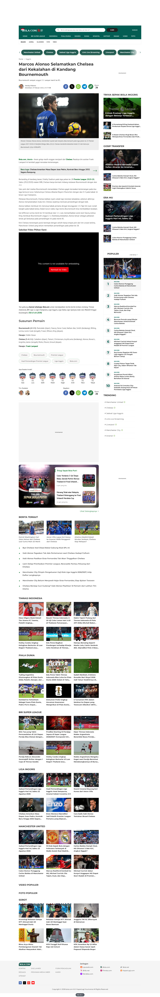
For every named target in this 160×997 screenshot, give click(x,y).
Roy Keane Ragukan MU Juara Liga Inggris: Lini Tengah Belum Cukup (125, 354)
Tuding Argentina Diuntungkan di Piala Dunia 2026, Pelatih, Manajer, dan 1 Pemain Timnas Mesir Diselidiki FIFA (31, 677)
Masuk (135, 30)
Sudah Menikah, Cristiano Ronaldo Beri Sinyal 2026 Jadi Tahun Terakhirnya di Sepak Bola (85, 677)
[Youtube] (33, 982)
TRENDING (110, 395)
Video (125, 36)
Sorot (23, 900)
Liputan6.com (88, 967)
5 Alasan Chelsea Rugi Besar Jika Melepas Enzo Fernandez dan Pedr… (126, 136)
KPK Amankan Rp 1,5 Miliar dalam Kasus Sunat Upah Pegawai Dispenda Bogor (85, 946)
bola (32, 30)
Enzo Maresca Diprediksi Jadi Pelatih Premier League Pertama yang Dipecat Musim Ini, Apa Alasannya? (58, 816)
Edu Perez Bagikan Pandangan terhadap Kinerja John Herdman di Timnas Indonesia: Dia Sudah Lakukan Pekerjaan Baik (58, 645)
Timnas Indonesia (30, 598)
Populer (113, 253)
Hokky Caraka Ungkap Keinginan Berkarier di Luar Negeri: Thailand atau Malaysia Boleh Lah (31, 645)
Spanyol (96, 36)
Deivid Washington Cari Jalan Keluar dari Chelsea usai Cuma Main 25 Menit (29, 539)
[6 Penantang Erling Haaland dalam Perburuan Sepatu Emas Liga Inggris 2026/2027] (107, 125)
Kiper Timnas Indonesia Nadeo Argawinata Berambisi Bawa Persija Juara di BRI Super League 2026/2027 (85, 734)
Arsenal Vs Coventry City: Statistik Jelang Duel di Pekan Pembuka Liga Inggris (125, 387)
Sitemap (22, 976)
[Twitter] (24, 982)
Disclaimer (36, 968)
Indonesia (53, 36)
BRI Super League (38, 36)
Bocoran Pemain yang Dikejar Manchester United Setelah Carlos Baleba (125, 321)
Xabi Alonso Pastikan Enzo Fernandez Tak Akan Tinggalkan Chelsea (54, 558)
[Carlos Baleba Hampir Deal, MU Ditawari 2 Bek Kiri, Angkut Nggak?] (107, 177)
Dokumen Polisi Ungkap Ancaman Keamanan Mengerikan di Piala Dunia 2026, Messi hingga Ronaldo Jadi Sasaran (58, 702)
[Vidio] (28, 982)
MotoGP (107, 36)
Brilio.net (86, 970)
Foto (133, 36)
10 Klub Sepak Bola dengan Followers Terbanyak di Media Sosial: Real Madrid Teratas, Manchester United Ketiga (58, 848)
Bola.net (126, 967)
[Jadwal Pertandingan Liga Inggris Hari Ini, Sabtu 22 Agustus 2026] (122, 211)
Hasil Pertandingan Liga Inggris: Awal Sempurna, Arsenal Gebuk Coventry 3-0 (58, 791)
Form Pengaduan (63, 968)
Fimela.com (107, 970)
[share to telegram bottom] (84, 392)
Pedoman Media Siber (40, 972)
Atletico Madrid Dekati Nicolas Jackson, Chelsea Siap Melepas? (85, 539)
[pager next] (140, 52)
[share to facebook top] (65, 86)
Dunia (86, 36)
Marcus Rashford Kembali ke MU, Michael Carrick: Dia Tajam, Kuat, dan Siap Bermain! (58, 873)
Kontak (22, 968)
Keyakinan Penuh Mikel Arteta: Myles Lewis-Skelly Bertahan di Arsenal (124, 376)
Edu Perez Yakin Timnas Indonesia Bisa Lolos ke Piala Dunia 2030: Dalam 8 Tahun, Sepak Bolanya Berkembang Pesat (58, 677)
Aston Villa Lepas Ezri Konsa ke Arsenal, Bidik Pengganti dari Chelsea (58, 539)
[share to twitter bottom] (72, 392)
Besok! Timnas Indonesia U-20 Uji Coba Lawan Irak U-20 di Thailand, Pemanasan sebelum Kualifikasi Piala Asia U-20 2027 (58, 620)
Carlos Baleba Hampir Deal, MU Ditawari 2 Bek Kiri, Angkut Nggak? (85, 848)
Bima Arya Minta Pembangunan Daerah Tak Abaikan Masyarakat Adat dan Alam (30, 946)
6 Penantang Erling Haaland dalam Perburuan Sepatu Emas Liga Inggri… (126, 125)
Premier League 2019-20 (84, 179)
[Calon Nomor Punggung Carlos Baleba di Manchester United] (107, 238)
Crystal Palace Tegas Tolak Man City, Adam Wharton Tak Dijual (125, 365)
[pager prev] (20, 52)
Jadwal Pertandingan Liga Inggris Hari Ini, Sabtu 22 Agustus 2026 (30, 791)
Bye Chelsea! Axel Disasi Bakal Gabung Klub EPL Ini (46, 548)
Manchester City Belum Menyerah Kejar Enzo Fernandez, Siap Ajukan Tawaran (58, 580)
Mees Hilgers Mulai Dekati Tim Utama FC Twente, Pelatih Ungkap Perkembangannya (30, 620)
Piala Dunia (66, 36)
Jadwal (31, 42)
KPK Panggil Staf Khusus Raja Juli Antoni (57, 945)
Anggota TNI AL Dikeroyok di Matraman (85, 920)
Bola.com (22, 159)
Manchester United (32, 826)
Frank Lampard (32, 346)
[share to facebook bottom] (65, 392)
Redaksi (22, 972)
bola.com (69, 989)
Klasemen (40, 42)
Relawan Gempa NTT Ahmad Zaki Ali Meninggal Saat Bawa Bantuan (58, 921)
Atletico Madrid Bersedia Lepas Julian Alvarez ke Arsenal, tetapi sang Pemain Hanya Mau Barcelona (122, 165)
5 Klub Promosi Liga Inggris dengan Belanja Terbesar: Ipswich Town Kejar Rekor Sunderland (120, 114)
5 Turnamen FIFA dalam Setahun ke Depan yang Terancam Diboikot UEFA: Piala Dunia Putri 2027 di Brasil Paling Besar (85, 702)
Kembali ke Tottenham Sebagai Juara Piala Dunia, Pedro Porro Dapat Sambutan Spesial (30, 702)
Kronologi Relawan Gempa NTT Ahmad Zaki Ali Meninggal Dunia (30, 921)
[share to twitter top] (72, 86)
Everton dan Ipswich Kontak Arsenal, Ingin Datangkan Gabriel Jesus (126, 187)
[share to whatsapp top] (78, 86)
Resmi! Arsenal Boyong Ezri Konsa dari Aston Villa (86, 790)
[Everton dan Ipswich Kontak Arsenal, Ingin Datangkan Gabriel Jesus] (107, 187)
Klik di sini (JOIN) (35, 312)
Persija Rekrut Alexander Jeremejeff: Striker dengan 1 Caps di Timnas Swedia (31, 759)
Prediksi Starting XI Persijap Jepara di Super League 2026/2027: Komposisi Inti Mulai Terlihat (58, 734)
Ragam (116, 36)
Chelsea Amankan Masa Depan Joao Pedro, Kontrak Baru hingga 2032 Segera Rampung (31, 816)
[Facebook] (20, 982)
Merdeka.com (88, 974)
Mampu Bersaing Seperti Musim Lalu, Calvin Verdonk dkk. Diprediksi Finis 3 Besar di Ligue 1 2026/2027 (86, 645)
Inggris (77, 36)
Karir (58, 972)
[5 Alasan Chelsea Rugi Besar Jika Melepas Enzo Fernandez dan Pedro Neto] (107, 135)
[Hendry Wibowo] (22, 86)
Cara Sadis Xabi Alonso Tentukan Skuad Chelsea (84, 815)
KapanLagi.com (129, 970)
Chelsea (69, 159)
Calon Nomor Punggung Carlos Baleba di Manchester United (31, 873)
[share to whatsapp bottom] (78, 392)
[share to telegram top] (84, 86)
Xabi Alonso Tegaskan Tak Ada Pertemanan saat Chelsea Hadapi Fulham (56, 553)
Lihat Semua (133, 255)
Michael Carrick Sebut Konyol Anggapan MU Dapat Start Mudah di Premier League (86, 873)
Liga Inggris (27, 769)
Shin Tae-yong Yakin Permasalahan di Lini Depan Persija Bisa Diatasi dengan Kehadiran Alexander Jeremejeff (31, 734)
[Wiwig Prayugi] (27, 392)
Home (25, 36)
